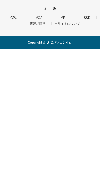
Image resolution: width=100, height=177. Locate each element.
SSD (85, 17)
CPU (12, 17)
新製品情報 (36, 23)
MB (61, 17)
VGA (37, 17)
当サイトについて (67, 23)
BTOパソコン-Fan (60, 42)
